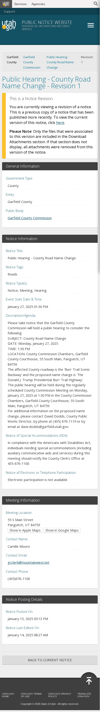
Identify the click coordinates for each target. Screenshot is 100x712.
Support (9, 11)
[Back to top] (89, 681)
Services (20, 4)
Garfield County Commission (31, 62)
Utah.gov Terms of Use (31, 695)
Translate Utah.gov (84, 695)
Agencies (38, 4)
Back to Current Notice (50, 660)
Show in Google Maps (62, 530)
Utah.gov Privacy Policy (59, 695)
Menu (91, 25)
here (60, 122)
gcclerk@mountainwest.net (28, 562)
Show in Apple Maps (25, 530)
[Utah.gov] (6, 4)
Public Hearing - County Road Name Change (60, 62)
